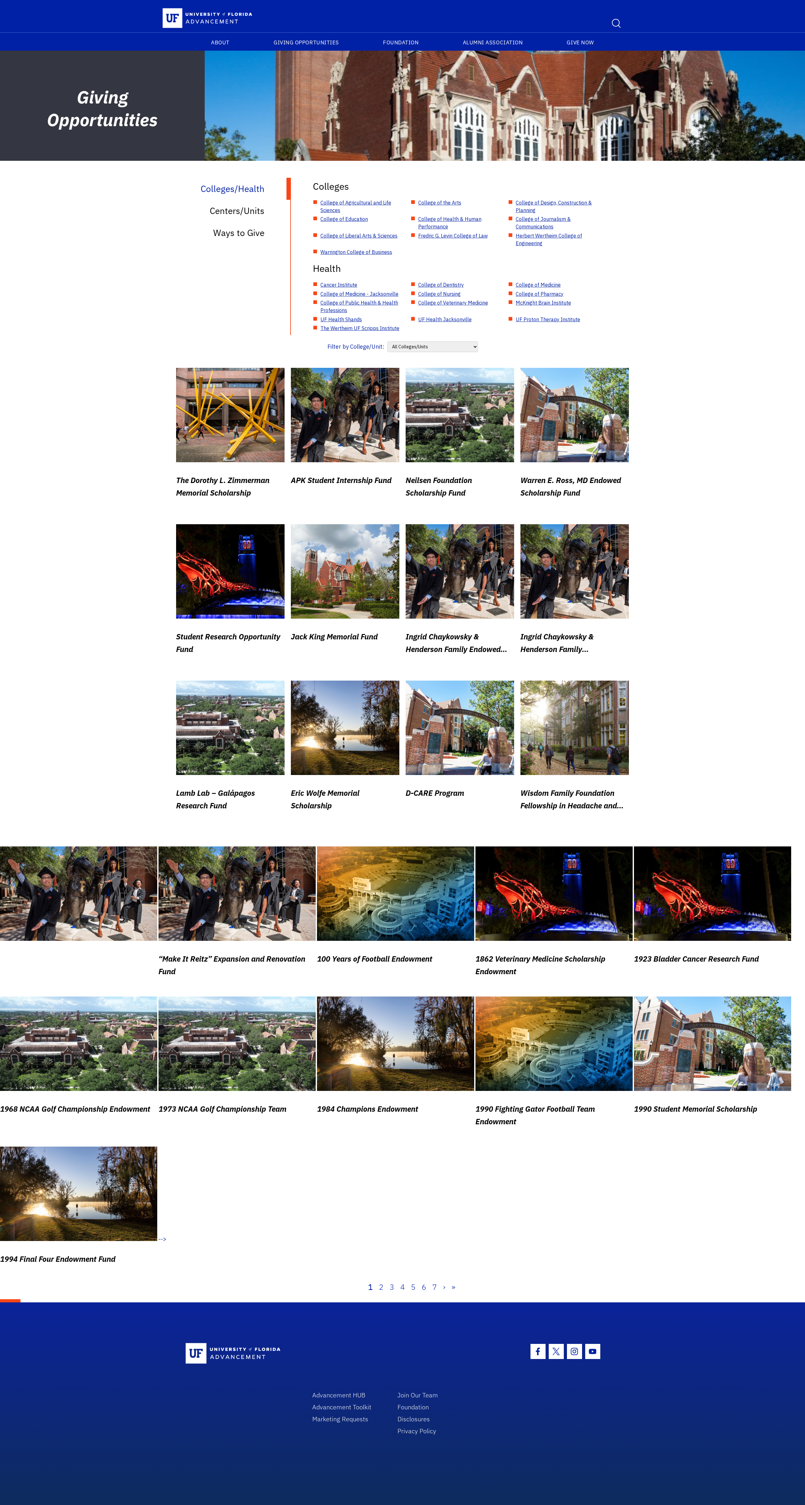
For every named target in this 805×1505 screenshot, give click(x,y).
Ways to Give (238, 233)
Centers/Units (237, 210)
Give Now (580, 42)
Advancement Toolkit (341, 1407)
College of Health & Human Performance (449, 223)
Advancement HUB (338, 1395)
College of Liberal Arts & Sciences (358, 236)
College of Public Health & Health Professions (359, 306)
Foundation (401, 42)
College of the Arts (439, 202)
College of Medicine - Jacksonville (359, 294)
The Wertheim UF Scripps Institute (359, 328)
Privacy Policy (416, 1431)
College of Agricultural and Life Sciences (355, 206)
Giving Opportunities (306, 42)
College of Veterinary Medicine (453, 303)
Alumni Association (493, 42)
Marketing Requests (340, 1419)
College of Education (344, 219)
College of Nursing (439, 294)
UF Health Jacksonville (445, 319)
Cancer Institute (338, 285)
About (220, 42)
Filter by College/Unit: (355, 346)
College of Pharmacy (540, 294)
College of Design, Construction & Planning (554, 206)
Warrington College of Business (356, 252)
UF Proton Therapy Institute (548, 319)
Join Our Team (417, 1395)
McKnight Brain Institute (543, 303)
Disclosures (413, 1419)
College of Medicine (538, 285)
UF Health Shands (341, 319)
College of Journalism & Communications (543, 223)
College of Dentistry (441, 285)
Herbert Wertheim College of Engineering (549, 239)
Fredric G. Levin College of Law (453, 236)
